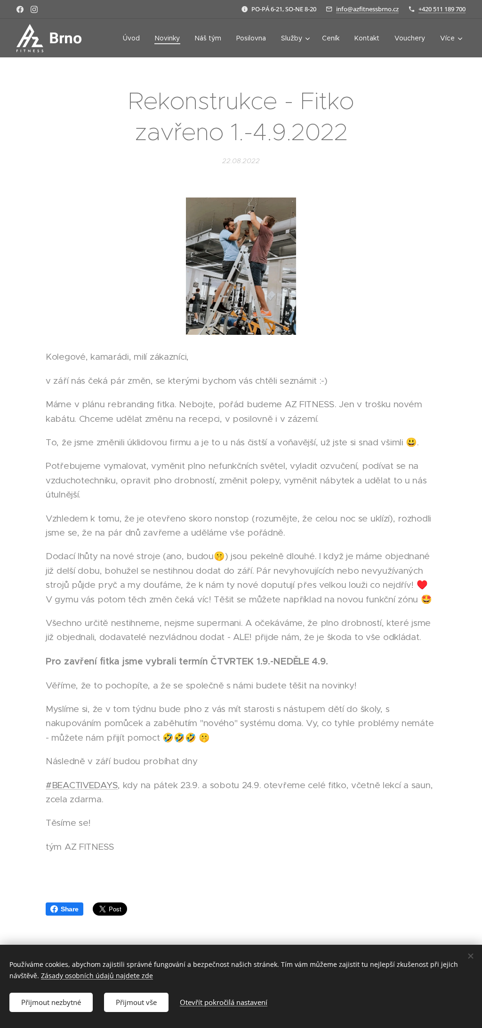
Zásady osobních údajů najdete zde (97, 975)
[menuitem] (133, 38)
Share (70, 909)
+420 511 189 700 (442, 9)
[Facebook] (20, 9)
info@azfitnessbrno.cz (367, 9)
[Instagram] (34, 9)
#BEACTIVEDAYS (82, 785)
